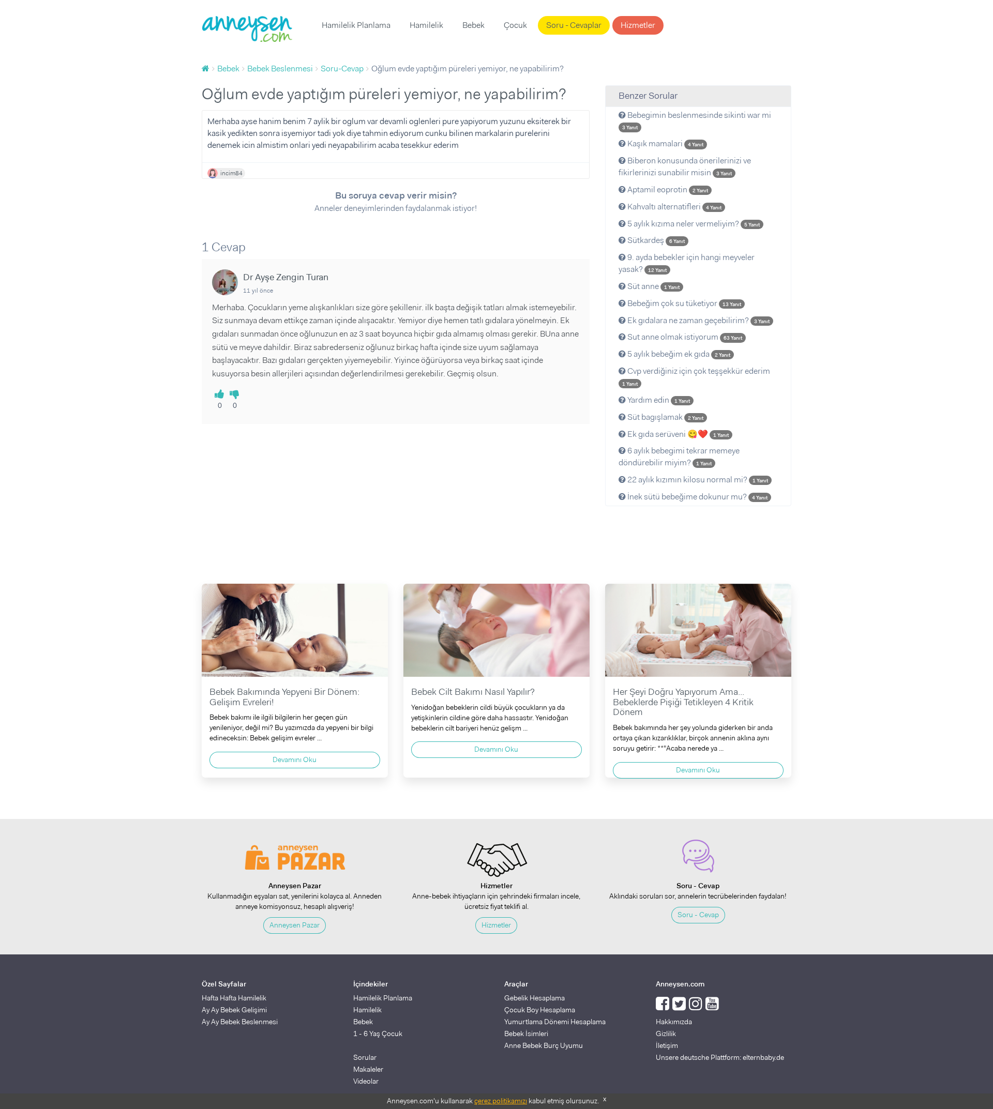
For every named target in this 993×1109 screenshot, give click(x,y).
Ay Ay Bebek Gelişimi (234, 1009)
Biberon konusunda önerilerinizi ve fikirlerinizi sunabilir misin (685, 166)
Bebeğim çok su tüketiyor (683, 303)
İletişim (667, 1045)
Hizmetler (638, 25)
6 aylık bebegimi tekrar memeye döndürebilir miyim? (679, 456)
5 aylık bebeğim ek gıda (678, 353)
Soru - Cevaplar (573, 25)
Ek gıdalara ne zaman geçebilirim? (698, 320)
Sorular (365, 1057)
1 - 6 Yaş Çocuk (377, 1033)
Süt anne (653, 286)
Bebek (473, 25)
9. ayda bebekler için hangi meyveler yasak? (687, 263)
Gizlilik (666, 1033)
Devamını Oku (295, 759)
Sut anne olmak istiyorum (684, 336)
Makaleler (368, 1069)
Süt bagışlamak (664, 417)
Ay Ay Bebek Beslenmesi (240, 1021)
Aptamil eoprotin (667, 189)
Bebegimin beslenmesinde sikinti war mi (696, 120)
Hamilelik (426, 25)
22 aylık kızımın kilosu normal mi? (697, 479)
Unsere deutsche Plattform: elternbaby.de (720, 1057)
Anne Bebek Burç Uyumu (543, 1045)
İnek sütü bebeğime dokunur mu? (697, 496)
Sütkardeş (655, 240)
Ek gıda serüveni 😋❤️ (677, 434)
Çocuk (515, 25)
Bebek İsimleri (526, 1033)
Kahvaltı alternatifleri (673, 206)
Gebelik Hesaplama (534, 997)
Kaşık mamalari (664, 143)
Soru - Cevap (698, 914)
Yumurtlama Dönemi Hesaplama (555, 1021)
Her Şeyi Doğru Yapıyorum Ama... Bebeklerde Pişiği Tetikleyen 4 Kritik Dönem (683, 702)
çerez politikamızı (500, 1100)
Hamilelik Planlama (356, 25)
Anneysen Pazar (294, 925)
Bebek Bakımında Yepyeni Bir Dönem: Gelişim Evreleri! (284, 697)
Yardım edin (658, 399)
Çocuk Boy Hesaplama (539, 1009)
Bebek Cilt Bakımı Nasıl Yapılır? (473, 692)
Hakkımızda (674, 1021)
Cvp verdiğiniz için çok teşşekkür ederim (696, 376)
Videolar (366, 1081)
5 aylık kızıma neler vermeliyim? (693, 223)
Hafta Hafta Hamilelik (234, 997)
